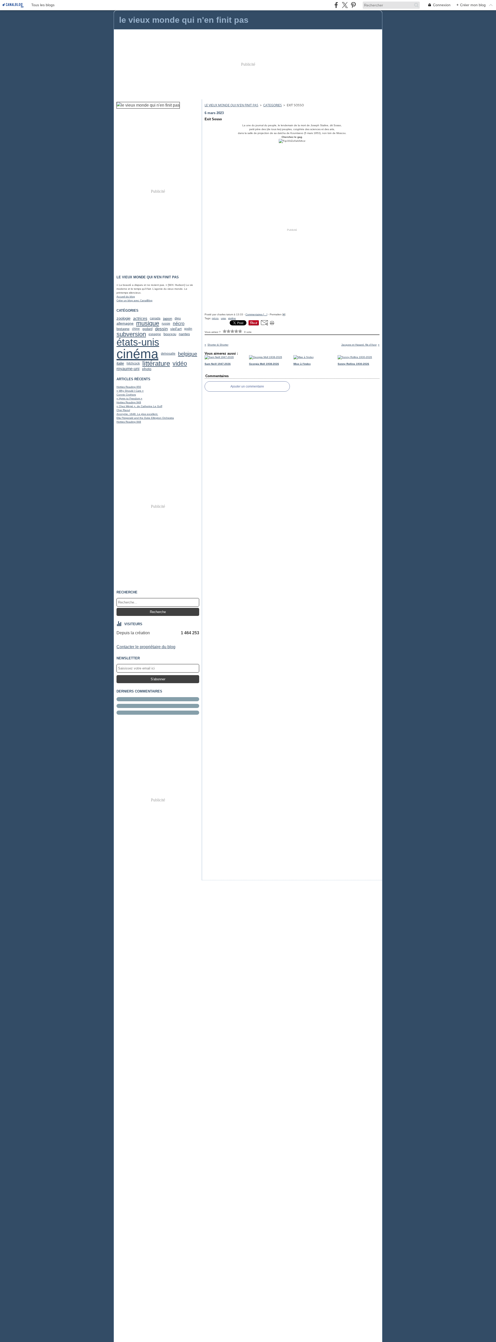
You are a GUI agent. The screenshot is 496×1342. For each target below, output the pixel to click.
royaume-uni (128, 369)
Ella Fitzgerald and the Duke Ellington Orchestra (145, 417)
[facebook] (336, 5)
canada (155, 318)
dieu (178, 318)
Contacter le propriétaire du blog (146, 647)
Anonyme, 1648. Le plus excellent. (137, 414)
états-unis (138, 342)
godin (188, 328)
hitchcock (133, 363)
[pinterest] (353, 5)
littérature (156, 363)
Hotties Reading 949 (129, 402)
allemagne (125, 323)
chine (136, 328)
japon (167, 318)
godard (147, 329)
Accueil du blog (126, 296)
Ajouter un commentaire (247, 386)
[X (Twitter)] (345, 5)
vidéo (180, 364)
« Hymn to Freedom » (129, 398)
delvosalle (168, 353)
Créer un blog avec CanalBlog (134, 300)
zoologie (123, 318)
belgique (187, 353)
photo (146, 369)
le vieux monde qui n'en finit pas (231, 105)
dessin (161, 329)
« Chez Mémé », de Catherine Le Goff (139, 406)
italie (120, 364)
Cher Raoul (123, 410)
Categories (272, 105)
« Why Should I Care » (130, 390)
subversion (131, 334)
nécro (178, 323)
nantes (184, 334)
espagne (155, 334)
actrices (140, 318)
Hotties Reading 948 (129, 421)
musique (147, 323)
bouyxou (170, 334)
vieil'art (176, 329)
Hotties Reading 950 (129, 386)
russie (166, 323)
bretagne (123, 329)
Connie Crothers (126, 394)
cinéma (137, 353)
